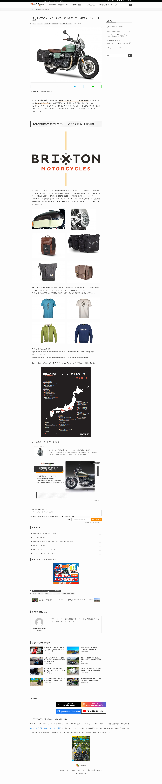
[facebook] (108, 1)
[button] (39, 86)
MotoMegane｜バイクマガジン (44, 533)
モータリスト (47, 23)
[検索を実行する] (130, 5)
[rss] (126, 1)
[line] (119, 1)
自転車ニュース (39, 545)
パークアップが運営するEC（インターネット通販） (46, 728)
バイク (34, 23)
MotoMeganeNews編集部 (39, 629)
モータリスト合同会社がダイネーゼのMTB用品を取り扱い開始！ (71, 450)
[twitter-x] (111, 1)
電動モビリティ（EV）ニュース (44, 549)
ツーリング (40, 23)
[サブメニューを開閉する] (100, 533)
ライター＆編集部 (70, 770)
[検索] (130, 1)
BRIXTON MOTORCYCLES (65, 23)
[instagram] (113, 1)
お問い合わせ (98, 770)
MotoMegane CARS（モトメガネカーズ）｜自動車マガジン (53, 541)
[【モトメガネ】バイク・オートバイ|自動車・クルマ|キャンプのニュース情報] (37, 5)
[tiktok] (115, 1)
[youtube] (124, 1)
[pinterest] (122, 1)
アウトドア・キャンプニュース (44, 553)
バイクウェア (55, 23)
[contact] (128, 1)
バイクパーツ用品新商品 (54, 590)
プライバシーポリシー (82, 770)
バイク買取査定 (39, 537)
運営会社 (62, 770)
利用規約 (91, 770)
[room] (117, 1)
